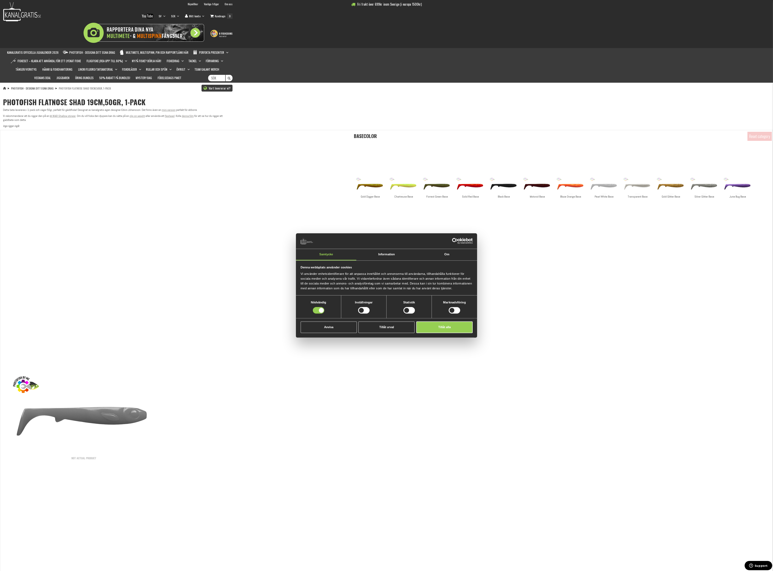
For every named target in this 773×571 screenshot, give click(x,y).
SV (160, 16)
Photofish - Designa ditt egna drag (32, 88)
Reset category (759, 136)
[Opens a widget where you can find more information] (758, 566)
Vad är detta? (222, 36)
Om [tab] (446, 254)
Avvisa (328, 327)
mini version (169, 110)
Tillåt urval (386, 327)
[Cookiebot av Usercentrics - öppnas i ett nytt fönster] (455, 241)
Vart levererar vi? (219, 88)
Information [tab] (386, 254)
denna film (188, 116)
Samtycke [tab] (326, 254)
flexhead (170, 116)
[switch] (364, 310)
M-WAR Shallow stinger (63, 116)
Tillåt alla (444, 327)
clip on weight (137, 116)
